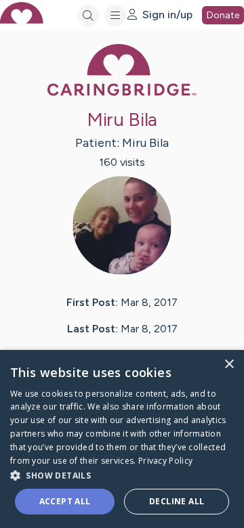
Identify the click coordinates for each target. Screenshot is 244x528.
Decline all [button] (176, 501)
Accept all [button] (65, 501)
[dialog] (122, 439)
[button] (122, 475)
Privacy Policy (165, 460)
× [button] (229, 364)
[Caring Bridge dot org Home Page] (122, 93)
